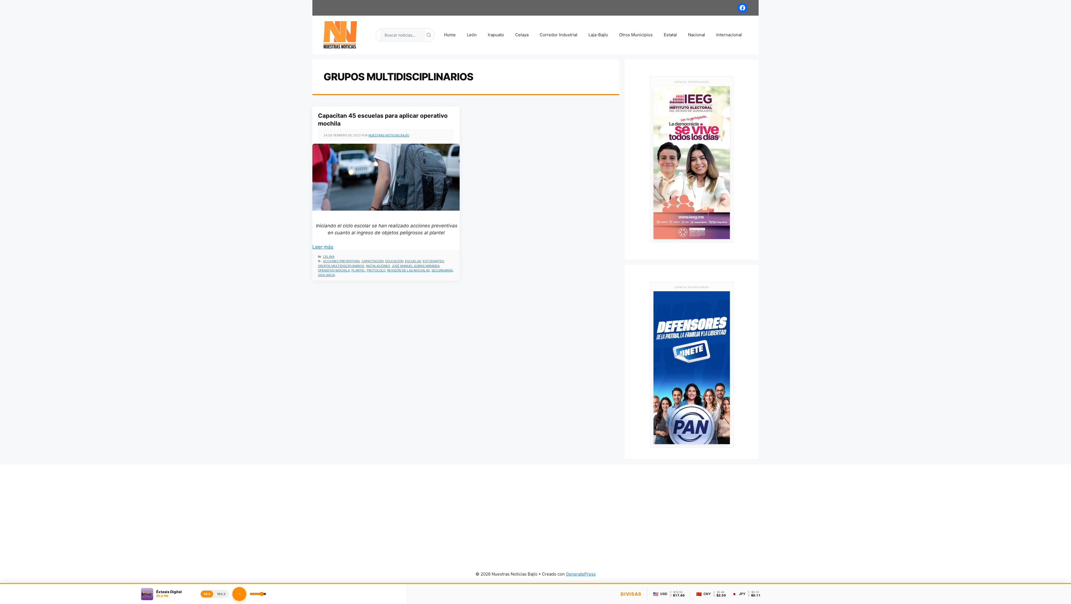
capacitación (372, 261)
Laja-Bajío (598, 34)
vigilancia (326, 275)
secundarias (442, 270)
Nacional (696, 34)
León (472, 34)
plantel (358, 270)
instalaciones (378, 266)
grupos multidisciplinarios (341, 266)
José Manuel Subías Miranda (416, 266)
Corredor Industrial (558, 34)
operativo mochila (334, 270)
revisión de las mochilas (408, 270)
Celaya (522, 34)
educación (394, 261)
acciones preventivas (341, 261)
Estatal (670, 34)
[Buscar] (429, 35)
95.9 (207, 594)
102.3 (221, 594)
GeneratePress (581, 574)
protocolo (376, 270)
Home (450, 34)
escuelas (413, 261)
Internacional (729, 34)
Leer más (322, 247)
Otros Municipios (636, 34)
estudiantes (433, 261)
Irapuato (496, 34)
